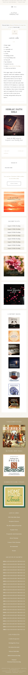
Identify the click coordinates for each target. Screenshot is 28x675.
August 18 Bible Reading (14, 238)
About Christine (14, 538)
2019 (4, 581)
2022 (4, 572)
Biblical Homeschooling (14, 655)
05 (13, 561)
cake (14, 41)
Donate (14, 550)
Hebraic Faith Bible (14, 651)
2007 (4, 615)
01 (7, 561)
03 (10, 561)
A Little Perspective (14, 13)
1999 (4, 626)
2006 (4, 618)
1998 (4, 629)
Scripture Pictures (14, 521)
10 (21, 564)
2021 (4, 575)
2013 (4, 598)
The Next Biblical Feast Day (14, 525)
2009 (4, 609)
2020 (4, 578)
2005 (4, 621)
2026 (4, 561)
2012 (4, 601)
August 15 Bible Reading (14, 248)
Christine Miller (15, 668)
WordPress (15, 672)
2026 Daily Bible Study (14, 517)
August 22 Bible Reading (14, 226)
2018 (4, 584)
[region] (14, 436)
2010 (4, 606)
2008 (4, 612)
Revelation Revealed (14, 647)
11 (23, 564)
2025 (4, 564)
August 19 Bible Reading (14, 235)
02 (8, 561)
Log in (20, 672)
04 (11, 561)
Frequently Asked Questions (14, 534)
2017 (4, 587)
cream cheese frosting (14, 66)
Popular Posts (14, 529)
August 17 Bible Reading (14, 242)
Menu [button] (15, 6)
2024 (4, 567)
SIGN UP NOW (14, 183)
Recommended (14, 546)
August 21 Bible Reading (14, 229)
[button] (14, 436)
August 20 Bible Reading (14, 232)
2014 (4, 595)
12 (24, 564)
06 (15, 561)
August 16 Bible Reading (14, 245)
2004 (4, 624)
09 (20, 564)
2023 (4, 570)
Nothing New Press (14, 643)
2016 (4, 589)
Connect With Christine (14, 542)
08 (18, 561)
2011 (4, 604)
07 (16, 561)
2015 (4, 592)
